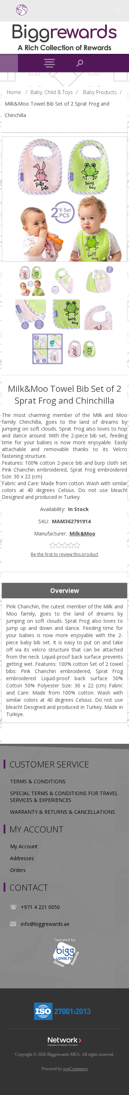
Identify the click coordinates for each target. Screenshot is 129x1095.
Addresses (22, 858)
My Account (24, 846)
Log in (118, 10)
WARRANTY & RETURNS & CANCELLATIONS (62, 811)
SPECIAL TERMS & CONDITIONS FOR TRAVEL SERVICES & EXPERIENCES (64, 796)
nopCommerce (75, 1068)
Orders (18, 870)
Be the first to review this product (64, 554)
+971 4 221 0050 (40, 907)
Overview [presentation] (64, 590)
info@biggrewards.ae (45, 923)
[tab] (64, 591)
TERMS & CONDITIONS (38, 781)
